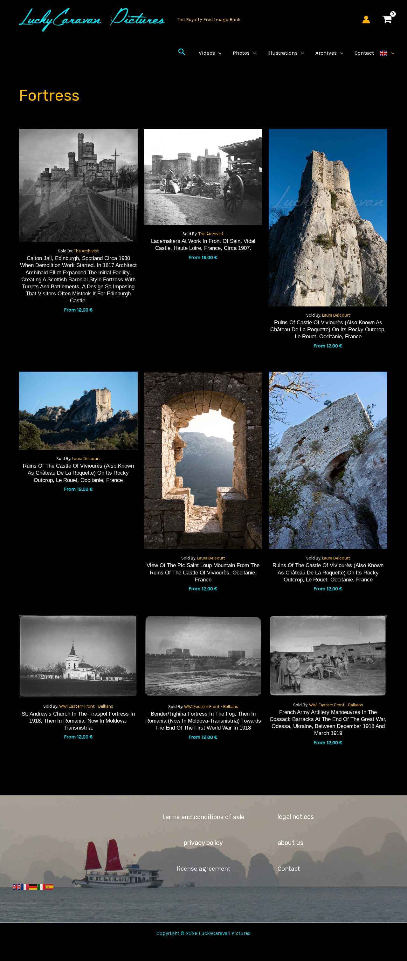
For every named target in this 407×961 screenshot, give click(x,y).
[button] (182, 52)
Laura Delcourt (336, 315)
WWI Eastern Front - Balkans (86, 706)
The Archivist (86, 251)
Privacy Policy (203, 843)
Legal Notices (296, 816)
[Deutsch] (33, 886)
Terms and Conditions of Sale (203, 817)
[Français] (25, 886)
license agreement (203, 868)
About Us (290, 843)
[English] (387, 53)
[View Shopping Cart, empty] (387, 19)
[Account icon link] (366, 20)
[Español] (50, 886)
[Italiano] (42, 886)
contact (289, 868)
